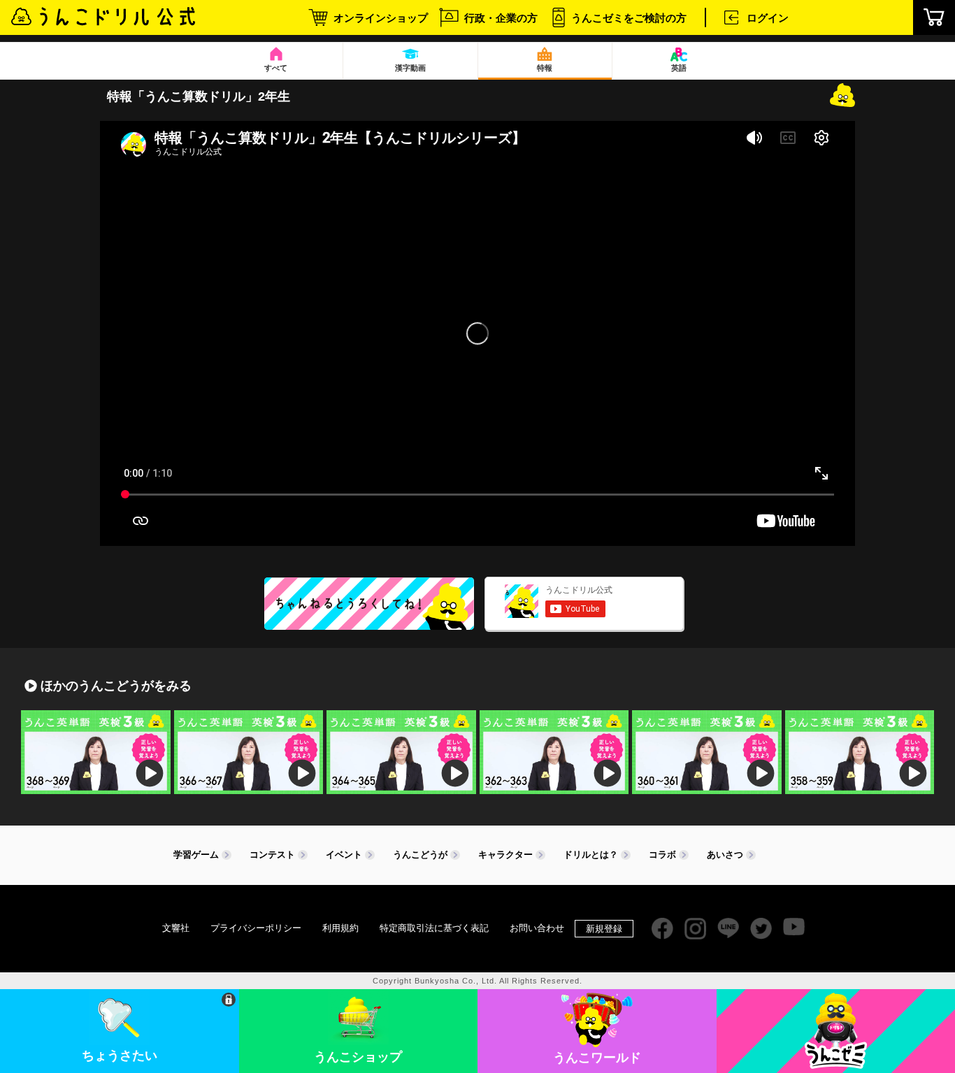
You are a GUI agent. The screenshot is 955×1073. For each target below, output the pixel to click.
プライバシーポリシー (255, 928)
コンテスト (272, 854)
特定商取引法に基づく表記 (434, 928)
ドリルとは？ (590, 854)
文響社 (175, 928)
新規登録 (604, 928)
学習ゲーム (196, 854)
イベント (344, 854)
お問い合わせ (537, 928)
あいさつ (725, 854)
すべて (275, 68)
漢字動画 (410, 68)
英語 (679, 68)
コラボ (662, 854)
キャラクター (505, 854)
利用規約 (340, 928)
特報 (544, 68)
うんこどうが (420, 854)
